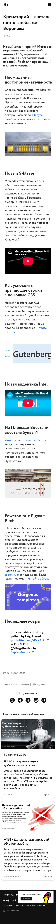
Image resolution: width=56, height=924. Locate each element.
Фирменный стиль (12, 876)
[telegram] (44, 700)
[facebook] (20, 700)
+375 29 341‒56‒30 (12, 895)
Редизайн (24, 684)
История (8, 794)
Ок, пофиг (26, 898)
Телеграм (19, 905)
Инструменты (40, 684)
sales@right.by (10, 900)
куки (38, 894)
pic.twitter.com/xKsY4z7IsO (30, 640)
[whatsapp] (36, 700)
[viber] (12, 700)
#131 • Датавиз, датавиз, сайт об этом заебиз (28, 841)
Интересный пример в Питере (26, 440)
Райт (6, 4)
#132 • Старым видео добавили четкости (28, 759)
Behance (41, 905)
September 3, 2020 (23, 652)
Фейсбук (7, 905)
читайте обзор (38, 578)
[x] (28, 700)
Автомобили (10, 684)
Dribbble (30, 905)
